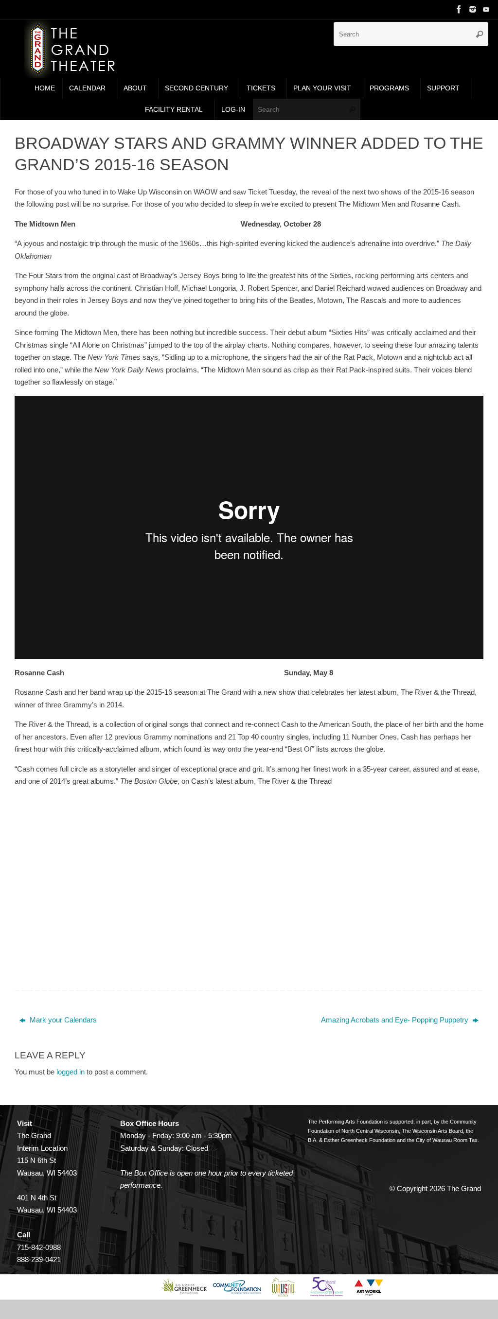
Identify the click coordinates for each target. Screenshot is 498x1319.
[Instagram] (473, 9)
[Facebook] (459, 9)
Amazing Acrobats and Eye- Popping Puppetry (395, 1020)
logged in (70, 1072)
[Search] (479, 34)
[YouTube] (486, 9)
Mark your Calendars (62, 1020)
